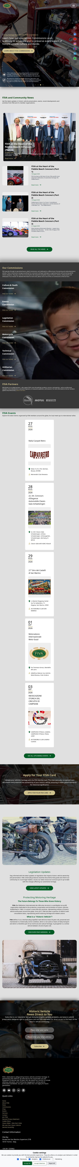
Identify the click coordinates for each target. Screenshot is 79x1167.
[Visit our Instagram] (75, 44)
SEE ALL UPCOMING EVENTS (39, 755)
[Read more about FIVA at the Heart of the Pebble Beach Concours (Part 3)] (15, 230)
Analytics (34, 1159)
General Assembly (8, 1127)
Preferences (46, 1159)
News (4, 1105)
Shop (4, 1109)
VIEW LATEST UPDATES (39, 888)
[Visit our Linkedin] (75, 53)
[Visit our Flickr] (75, 49)
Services (5, 1113)
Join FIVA (5, 1117)
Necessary (23, 1159)
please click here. (20, 390)
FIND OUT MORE (9, 293)
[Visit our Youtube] (75, 39)
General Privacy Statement (10, 1119)
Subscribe (39, 1046)
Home (4, 1101)
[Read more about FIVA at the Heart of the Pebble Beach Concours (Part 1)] (15, 178)
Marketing (58, 1159)
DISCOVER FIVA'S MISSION (39, 932)
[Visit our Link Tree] (75, 58)
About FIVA (5, 1103)
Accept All (27, 1163)
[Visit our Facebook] (75, 34)
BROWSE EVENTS (16, 50)
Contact (4, 1115)
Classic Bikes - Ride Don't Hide (12, 1123)
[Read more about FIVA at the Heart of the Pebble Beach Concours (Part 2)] (15, 204)
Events (4, 1111)
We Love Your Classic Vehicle (11, 1125)
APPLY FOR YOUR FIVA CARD (39, 792)
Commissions (6, 1107)
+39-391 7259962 (8, 1149)
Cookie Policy (6, 1121)
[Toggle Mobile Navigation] (73, 5)
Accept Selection (39, 1163)
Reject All (52, 1163)
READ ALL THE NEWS (39, 249)
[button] (76, 43)
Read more (9, 158)
